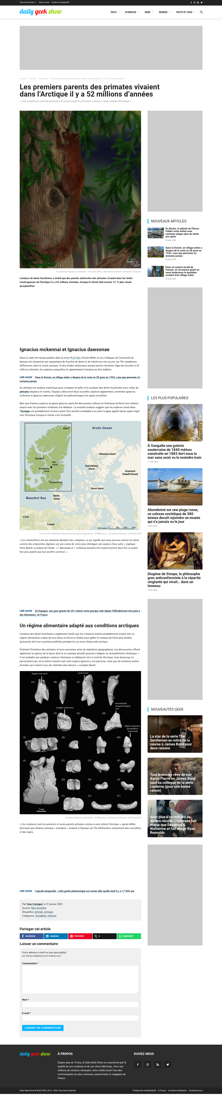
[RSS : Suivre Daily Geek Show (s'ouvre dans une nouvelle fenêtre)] (198, 2)
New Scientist (38, 908)
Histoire (52, 915)
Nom (25, 999)
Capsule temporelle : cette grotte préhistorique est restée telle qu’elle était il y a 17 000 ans (84, 891)
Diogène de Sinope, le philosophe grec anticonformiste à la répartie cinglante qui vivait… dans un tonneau (174, 580)
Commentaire (30, 963)
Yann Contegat (34, 904)
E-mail (26, 1013)
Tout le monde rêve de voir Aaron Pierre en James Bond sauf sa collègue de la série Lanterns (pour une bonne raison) (172, 782)
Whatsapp (128, 936)
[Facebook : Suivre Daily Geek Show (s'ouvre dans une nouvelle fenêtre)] (191, 2)
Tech (113, 12)
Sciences (130, 12)
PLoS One (75, 357)
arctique (48, 911)
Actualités (40, 915)
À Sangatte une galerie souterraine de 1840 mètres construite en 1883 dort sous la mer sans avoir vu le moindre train (174, 452)
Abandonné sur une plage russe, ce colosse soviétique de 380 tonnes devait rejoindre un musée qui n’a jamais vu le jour (174, 516)
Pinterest (79, 936)
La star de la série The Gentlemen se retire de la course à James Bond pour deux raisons (171, 742)
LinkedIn (54, 936)
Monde (163, 12)
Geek (147, 12)
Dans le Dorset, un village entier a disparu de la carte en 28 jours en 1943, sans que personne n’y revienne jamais (183, 251)
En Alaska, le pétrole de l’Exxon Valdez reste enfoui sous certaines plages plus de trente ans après (182, 232)
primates (24, 391)
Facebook (30, 936)
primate (39, 911)
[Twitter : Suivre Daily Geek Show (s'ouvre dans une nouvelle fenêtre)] (201, 2)
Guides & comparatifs (60, 2)
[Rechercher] (201, 12)
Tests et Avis (44, 2)
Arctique (25, 411)
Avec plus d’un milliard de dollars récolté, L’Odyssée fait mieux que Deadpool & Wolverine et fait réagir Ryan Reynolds (173, 825)
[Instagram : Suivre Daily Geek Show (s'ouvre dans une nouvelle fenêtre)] (194, 2)
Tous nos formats (27, 2)
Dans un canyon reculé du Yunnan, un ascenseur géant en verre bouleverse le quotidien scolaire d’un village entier (182, 271)
